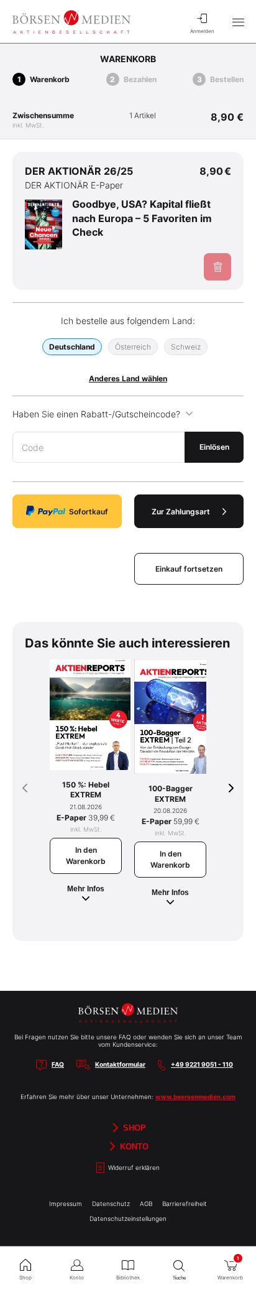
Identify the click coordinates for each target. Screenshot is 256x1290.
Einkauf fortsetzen (188, 568)
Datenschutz (111, 1203)
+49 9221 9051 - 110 (202, 1064)
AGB (146, 1203)
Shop (133, 1128)
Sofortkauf (88, 511)
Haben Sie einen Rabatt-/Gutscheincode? (96, 414)
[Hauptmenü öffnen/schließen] (238, 22)
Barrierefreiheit (184, 1203)
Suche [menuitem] (179, 1278)
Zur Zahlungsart (181, 511)
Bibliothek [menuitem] (128, 1277)
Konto (133, 1146)
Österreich (133, 346)
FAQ (58, 1064)
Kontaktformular (120, 1064)
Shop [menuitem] (25, 1277)
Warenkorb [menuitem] (230, 1268)
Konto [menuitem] (77, 1277)
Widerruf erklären (133, 1167)
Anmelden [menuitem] (202, 31)
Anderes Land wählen (128, 378)
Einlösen (214, 447)
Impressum (65, 1203)
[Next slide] (231, 788)
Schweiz (186, 346)
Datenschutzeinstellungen (128, 1218)
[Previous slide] (24, 788)
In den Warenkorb (86, 855)
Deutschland (72, 346)
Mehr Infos (85, 888)
